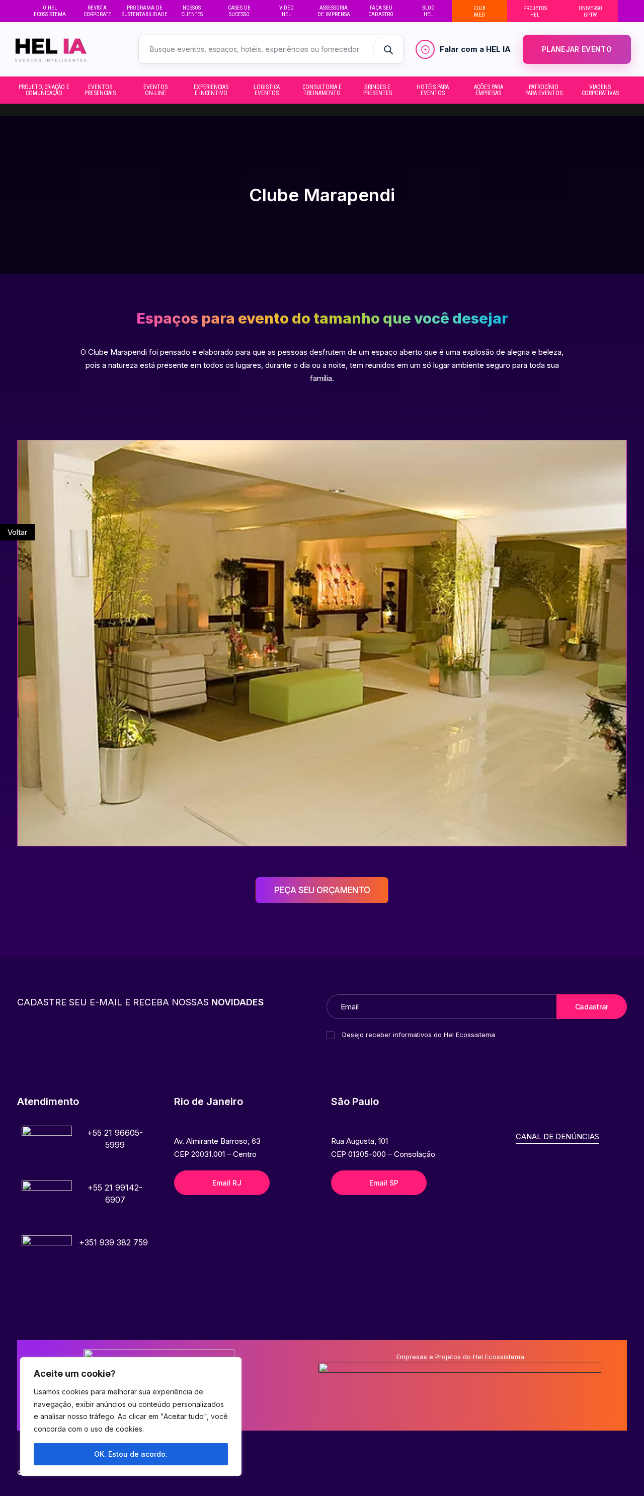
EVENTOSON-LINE (155, 90)
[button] (47, 1151)
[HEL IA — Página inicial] (66, 49)
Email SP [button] (383, 1182)
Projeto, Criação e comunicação (44, 90)
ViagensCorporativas (600, 90)
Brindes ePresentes (377, 90)
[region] (131, 1416)
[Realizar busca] (388, 49)
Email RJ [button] (226, 1182)
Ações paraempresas (488, 90)
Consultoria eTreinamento (322, 90)
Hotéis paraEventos (433, 90)
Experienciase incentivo (211, 90)
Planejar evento (577, 49)
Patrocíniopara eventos (543, 90)
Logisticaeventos (267, 90)
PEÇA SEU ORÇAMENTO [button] (322, 890)
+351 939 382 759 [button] (113, 1242)
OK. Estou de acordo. (131, 1454)
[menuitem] (49, 11)
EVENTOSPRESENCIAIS (100, 90)
